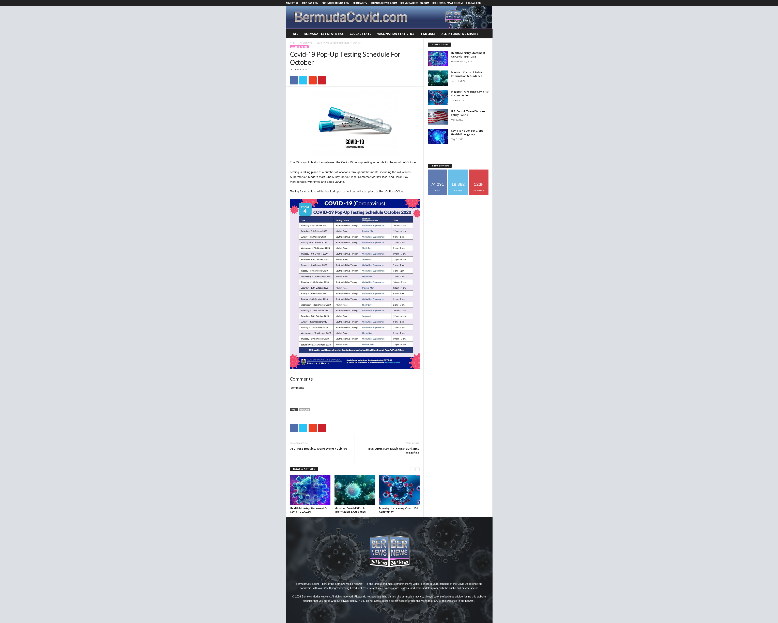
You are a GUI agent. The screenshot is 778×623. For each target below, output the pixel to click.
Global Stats (360, 34)
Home (292, 42)
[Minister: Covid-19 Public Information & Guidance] (354, 490)
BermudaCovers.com (384, 2)
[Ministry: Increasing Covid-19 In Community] (399, 490)
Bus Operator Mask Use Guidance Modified (393, 450)
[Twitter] (398, 608)
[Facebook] (370, 608)
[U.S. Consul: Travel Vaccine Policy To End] (438, 117)
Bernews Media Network (349, 583)
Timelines (427, 34)
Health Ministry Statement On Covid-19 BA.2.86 (309, 509)
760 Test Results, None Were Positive (318, 448)
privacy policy (349, 600)
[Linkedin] (389, 608)
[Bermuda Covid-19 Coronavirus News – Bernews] (389, 17)
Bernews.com (309, 2)
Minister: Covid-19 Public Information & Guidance (350, 509)
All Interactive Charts (459, 34)
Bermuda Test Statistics (324, 34)
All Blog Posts (306, 42)
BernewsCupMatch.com (447, 2)
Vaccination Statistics (395, 34)
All (295, 34)
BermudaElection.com (414, 2)
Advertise (292, 2)
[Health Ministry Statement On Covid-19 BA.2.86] (310, 490)
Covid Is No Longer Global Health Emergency (467, 132)
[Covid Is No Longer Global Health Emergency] (438, 136)
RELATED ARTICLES (304, 468)
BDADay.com (473, 2)
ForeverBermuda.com (335, 2)
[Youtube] (407, 608)
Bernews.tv (360, 2)
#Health (304, 410)
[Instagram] (380, 608)
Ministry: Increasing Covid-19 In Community (399, 509)
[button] (486, 33)
